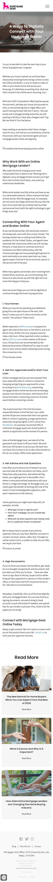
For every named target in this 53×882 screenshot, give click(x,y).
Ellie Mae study (24, 387)
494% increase (26, 326)
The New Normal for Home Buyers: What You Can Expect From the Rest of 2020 (26, 700)
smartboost (30, 863)
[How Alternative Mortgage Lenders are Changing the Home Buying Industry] (26, 783)
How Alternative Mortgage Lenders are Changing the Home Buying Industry (26, 804)
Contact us (39, 632)
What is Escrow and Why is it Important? (26, 750)
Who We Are (25, 846)
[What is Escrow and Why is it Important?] (26, 731)
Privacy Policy (26, 872)
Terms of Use (22, 877)
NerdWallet (8, 425)
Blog (14, 846)
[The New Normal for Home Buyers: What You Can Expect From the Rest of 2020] (26, 679)
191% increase (15, 339)
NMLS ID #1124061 (26, 866)
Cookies (32, 877)
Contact (37, 846)
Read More (26, 709)
